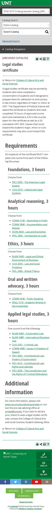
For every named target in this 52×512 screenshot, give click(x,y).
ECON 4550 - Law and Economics (29, 231)
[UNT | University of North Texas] (17, 455)
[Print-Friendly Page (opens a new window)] (44, 58)
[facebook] (5, 481)
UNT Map (43, 474)
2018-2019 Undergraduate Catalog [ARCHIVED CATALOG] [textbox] (26, 11)
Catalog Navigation (15, 49)
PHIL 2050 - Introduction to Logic (29, 235)
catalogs (14, 506)
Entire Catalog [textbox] (10, 25)
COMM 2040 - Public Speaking (27, 298)
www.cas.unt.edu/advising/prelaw (22, 404)
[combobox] (26, 11)
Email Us (41, 464)
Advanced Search (11, 41)
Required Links (26, 502)
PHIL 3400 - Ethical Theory (26, 271)
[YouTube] (36, 481)
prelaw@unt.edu (13, 411)
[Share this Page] (40, 58)
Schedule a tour (31, 491)
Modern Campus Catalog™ (30, 509)
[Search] (47, 32)
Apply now (13, 491)
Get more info (23, 496)
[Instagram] (26, 481)
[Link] (6, 3)
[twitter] (15, 481)
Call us (41, 455)
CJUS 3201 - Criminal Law (25, 344)
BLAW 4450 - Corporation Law (27, 333)
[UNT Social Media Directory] (47, 481)
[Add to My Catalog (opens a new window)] (37, 58)
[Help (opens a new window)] (47, 58)
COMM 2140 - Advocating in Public (30, 220)
